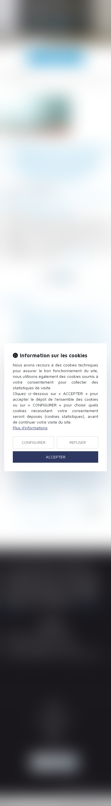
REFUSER (77, 442)
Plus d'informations (30, 427)
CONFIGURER (34, 442)
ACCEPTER (55, 456)
